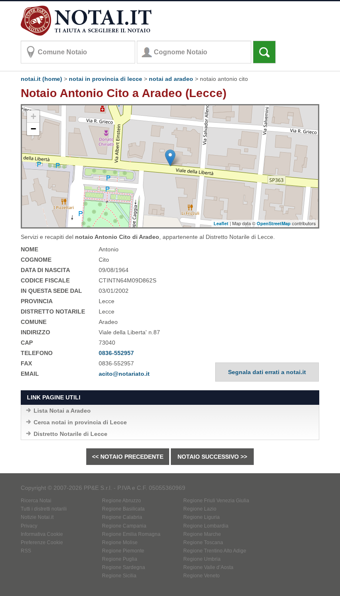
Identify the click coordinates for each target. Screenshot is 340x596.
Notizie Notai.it (37, 517)
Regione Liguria (201, 517)
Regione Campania (124, 526)
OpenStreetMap (274, 223)
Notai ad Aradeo (171, 78)
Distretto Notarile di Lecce (70, 434)
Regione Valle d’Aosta (208, 567)
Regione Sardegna (123, 567)
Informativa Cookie (42, 534)
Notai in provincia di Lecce (105, 78)
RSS (26, 551)
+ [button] (33, 116)
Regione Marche (202, 534)
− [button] (33, 129)
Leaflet (221, 223)
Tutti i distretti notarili (44, 509)
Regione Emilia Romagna (131, 534)
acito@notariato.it (124, 373)
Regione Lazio (199, 509)
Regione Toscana (203, 542)
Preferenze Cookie (42, 542)
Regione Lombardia (205, 526)
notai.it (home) (41, 78)
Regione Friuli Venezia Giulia (216, 501)
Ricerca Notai (36, 501)
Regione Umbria (202, 559)
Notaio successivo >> (212, 456)
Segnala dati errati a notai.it (267, 372)
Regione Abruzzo (121, 501)
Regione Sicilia (119, 576)
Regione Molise (120, 542)
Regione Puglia (119, 559)
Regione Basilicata (123, 509)
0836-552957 (116, 353)
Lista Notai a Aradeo (62, 410)
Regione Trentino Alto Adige (214, 551)
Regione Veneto (201, 576)
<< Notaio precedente (127, 456)
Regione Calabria (122, 517)
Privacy (29, 526)
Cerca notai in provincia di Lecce (80, 422)
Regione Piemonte (123, 551)
